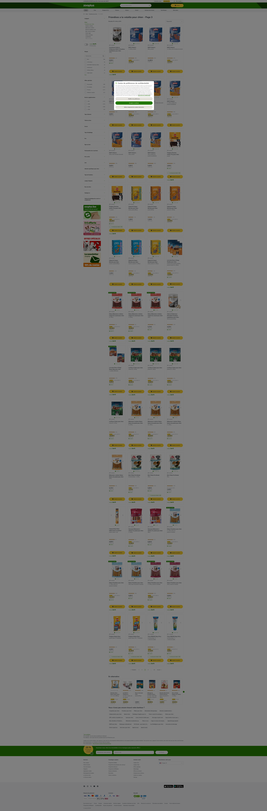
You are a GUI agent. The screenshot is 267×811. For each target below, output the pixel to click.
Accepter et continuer (134, 103)
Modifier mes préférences (134, 99)
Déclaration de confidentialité (144, 95)
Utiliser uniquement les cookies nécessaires (134, 107)
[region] (134, 95)
